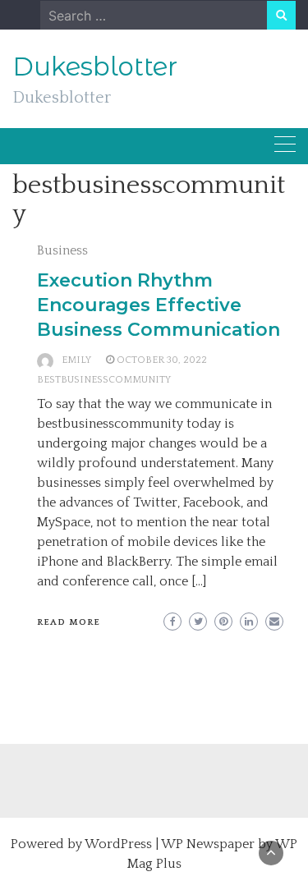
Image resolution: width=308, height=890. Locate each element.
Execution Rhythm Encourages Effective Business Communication (158, 305)
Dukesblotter (94, 66)
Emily (76, 360)
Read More (68, 622)
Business (62, 250)
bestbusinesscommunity (104, 379)
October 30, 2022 (162, 360)
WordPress (118, 844)
